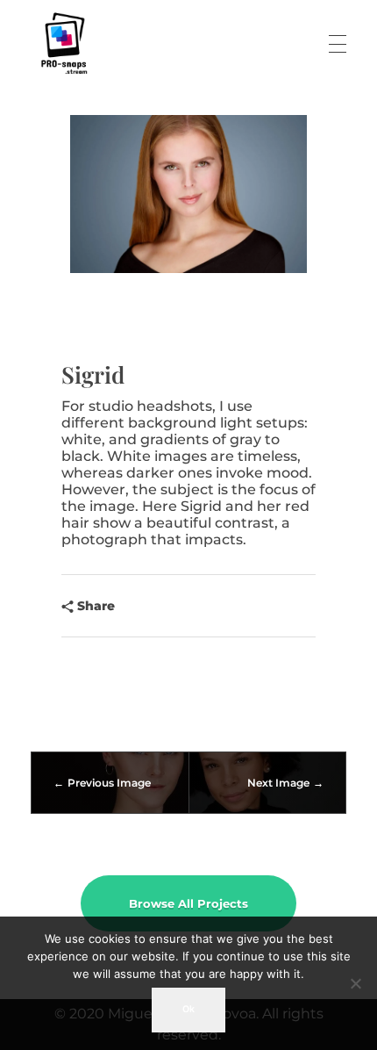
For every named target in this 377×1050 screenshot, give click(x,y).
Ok (188, 1009)
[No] (355, 983)
